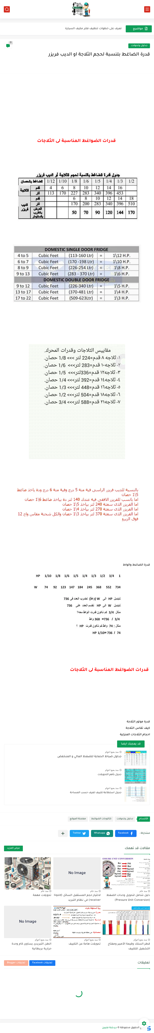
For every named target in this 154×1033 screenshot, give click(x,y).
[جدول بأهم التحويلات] (136, 776)
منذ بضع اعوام (112, 752)
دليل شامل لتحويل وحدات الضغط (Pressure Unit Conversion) (128, 898)
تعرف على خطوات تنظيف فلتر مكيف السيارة (93, 28)
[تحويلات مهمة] (27, 873)
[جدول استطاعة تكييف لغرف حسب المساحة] (136, 794)
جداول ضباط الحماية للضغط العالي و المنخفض (89, 756)
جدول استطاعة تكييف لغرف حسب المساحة (96, 792)
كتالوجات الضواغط (101, 819)
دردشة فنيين (109, 1027)
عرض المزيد (13, 848)
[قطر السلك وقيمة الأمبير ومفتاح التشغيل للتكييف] (126, 922)
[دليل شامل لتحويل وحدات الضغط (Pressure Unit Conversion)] (126, 873)
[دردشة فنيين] (77, 9)
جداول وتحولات (139, 45)
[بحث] (7, 9)
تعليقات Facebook (42, 963)
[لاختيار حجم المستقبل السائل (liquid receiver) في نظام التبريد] (77, 873)
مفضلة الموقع (78, 819)
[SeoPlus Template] (148, 1028)
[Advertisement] (77, 108)
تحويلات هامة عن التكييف (85, 944)
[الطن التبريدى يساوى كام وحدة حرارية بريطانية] (27, 922)
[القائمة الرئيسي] (147, 9)
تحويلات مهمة (42, 895)
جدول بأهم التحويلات (110, 774)
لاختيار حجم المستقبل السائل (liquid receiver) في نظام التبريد (77, 898)
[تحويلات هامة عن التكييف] (77, 922)
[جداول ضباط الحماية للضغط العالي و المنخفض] (136, 758)
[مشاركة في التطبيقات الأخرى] (63, 833)
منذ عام (143, 891)
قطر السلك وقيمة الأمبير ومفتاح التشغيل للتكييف (129, 946)
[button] (126, 833)
